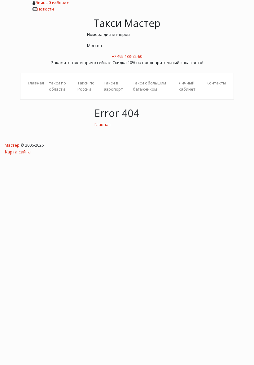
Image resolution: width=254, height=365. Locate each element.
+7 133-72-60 (127, 56)
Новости (45, 9)
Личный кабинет (52, 3)
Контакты (216, 83)
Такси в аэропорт (113, 86)
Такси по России (85, 86)
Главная (36, 83)
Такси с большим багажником (149, 86)
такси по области (57, 86)
